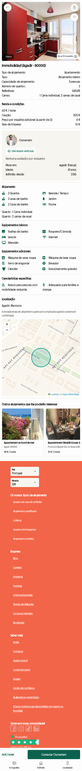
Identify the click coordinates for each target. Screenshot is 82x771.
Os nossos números (23, 613)
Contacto (18, 651)
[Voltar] (7, 12)
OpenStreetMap (70, 394)
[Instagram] (21, 729)
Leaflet (54, 394)
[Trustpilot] (24, 746)
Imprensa (18, 576)
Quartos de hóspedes (24, 529)
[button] (7, 324)
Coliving (17, 520)
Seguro (17, 679)
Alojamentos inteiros (23, 538)
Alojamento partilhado (25, 511)
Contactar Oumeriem (54, 754)
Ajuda (16, 642)
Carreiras (17, 567)
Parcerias (17, 586)
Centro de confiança (24, 688)
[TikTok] (28, 729)
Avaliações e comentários (26, 697)
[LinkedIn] (36, 729)
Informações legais (23, 595)
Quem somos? (20, 660)
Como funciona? (21, 669)
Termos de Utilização (23, 604)
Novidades (18, 622)
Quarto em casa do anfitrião (27, 502)
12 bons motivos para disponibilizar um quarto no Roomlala (38, 708)
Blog (15, 558)
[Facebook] (13, 729)
